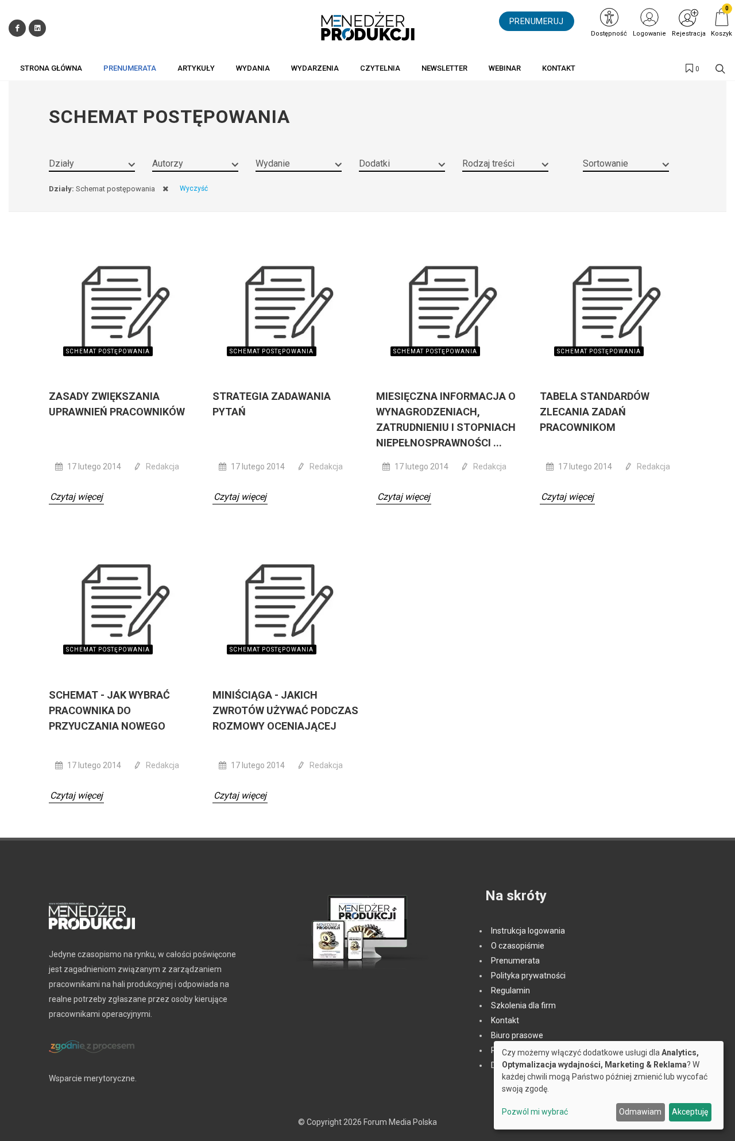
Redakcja (162, 466)
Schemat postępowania (108, 351)
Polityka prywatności (528, 975)
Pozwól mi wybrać (535, 1111)
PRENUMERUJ (536, 21)
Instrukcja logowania (528, 930)
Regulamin (510, 990)
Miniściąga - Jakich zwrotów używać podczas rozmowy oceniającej (285, 710)
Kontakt (505, 1020)
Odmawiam (640, 1111)
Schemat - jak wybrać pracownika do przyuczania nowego (109, 710)
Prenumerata (515, 960)
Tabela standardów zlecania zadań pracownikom (594, 411)
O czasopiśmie (517, 945)
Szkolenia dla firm (523, 1005)
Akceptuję (690, 1111)
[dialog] (609, 1085)
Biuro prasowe (517, 1035)
